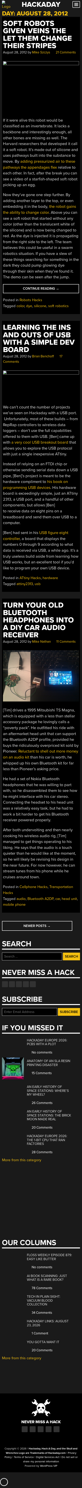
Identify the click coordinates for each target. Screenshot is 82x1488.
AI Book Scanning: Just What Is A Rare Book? (47, 1278)
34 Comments (41, 1313)
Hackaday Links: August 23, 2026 (48, 1323)
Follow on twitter (12, 984)
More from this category (21, 1160)
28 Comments (42, 1152)
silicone (40, 306)
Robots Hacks (31, 300)
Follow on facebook (5, 984)
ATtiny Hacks (30, 578)
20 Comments (42, 1127)
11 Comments (66, 642)
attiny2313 (25, 584)
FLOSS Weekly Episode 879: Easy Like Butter (49, 1257)
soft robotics (58, 306)
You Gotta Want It (43, 1342)
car (57, 899)
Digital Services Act (47, 1457)
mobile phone (14, 904)
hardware (50, 578)
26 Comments (42, 1103)
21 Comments (65, 52)
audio (21, 899)
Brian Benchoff (43, 356)
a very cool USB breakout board (39, 442)
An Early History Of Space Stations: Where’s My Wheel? (48, 1091)
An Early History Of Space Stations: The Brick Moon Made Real (49, 1115)
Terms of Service (24, 1457)
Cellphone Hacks (34, 887)
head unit (69, 899)
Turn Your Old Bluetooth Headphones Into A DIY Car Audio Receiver (38, 620)
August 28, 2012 (15, 52)
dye (29, 306)
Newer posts (37, 926)
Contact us (33, 984)
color (20, 306)
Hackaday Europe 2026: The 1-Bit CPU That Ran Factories (47, 1140)
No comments (41, 1052)
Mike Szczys (41, 52)
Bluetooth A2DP (40, 899)
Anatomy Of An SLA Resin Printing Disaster (48, 1063)
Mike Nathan (41, 642)
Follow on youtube (19, 984)
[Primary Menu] (76, 4)
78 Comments (41, 1288)
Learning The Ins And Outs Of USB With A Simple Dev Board (39, 338)
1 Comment (39, 1333)
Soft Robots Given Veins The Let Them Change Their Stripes (37, 34)
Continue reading (46, 289)
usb (38, 584)
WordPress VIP (48, 1466)
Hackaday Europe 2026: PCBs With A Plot (47, 1042)
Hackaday (41, 4)
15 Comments (41, 1073)
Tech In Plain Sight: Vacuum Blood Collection (43, 1300)
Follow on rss (26, 984)
